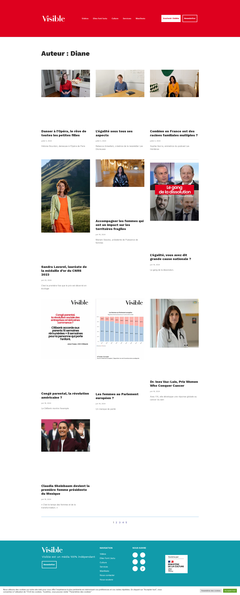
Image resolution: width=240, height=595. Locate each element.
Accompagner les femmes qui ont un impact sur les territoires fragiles (120, 225)
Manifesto (140, 18)
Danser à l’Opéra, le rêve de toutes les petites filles (63, 133)
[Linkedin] (135, 561)
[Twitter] (142, 555)
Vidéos (85, 18)
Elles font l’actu (100, 18)
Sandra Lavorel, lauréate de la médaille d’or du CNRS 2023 (64, 270)
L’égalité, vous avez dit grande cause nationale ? (170, 257)
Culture (115, 18)
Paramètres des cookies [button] (210, 591)
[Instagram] (135, 568)
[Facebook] (135, 555)
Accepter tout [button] (230, 591)
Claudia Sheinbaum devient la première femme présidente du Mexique (65, 489)
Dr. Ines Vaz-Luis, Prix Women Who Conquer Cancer (174, 383)
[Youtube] (142, 561)
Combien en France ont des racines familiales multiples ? (174, 133)
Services (127, 18)
